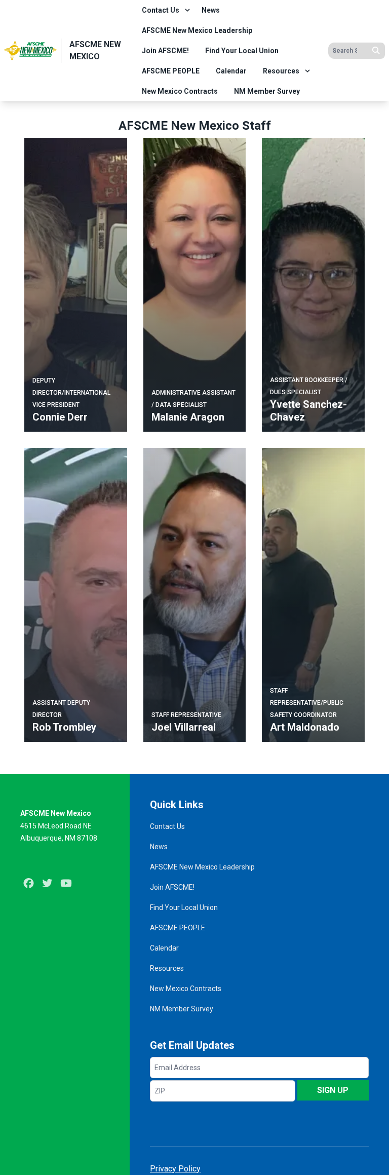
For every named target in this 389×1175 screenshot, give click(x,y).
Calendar (231, 71)
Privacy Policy (175, 1168)
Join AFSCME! (165, 51)
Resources (281, 71)
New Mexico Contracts (180, 91)
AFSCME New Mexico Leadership (197, 30)
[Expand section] (187, 10)
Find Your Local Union (242, 51)
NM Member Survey (267, 91)
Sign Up (332, 1090)
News (211, 10)
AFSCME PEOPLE (171, 71)
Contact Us (160, 10)
